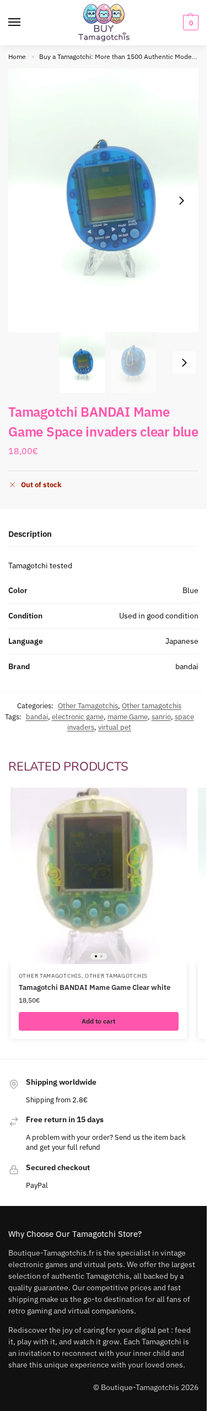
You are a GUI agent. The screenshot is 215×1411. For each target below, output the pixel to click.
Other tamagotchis (151, 705)
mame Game (128, 716)
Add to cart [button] (98, 1021)
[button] (189, 22)
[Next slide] (181, 200)
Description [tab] (30, 534)
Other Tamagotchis (88, 705)
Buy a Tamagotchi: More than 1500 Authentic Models (118, 56)
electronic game (78, 716)
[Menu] (24, 22)
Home (17, 56)
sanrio (161, 716)
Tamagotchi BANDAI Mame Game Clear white (94, 987)
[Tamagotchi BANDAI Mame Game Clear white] (98, 876)
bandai (37, 716)
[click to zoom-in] (107, 200)
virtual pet (114, 727)
